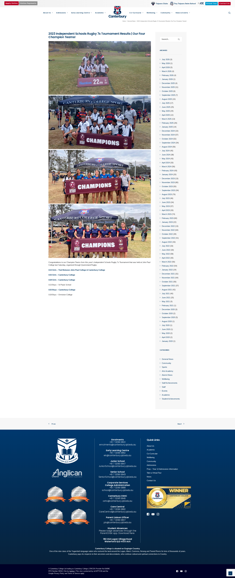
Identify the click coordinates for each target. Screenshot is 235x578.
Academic (99, 13)
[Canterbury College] (117, 12)
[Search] (171, 39)
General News (131, 21)
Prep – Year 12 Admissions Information (162, 469)
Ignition (72, 571)
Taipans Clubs (162, 4)
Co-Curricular (135, 13)
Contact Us (151, 480)
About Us (47, 13)
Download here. (126, 533)
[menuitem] (160, 3)
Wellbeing (151, 13)
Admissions (61, 13)
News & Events (182, 13)
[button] (229, 12)
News (149, 477)
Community (165, 13)
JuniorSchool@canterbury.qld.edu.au (117, 466)
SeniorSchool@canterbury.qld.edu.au (117, 476)
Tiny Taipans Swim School (185, 4)
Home (124, 21)
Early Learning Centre (80, 13)
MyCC (200, 3)
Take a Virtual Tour (154, 473)
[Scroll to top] (230, 573)
